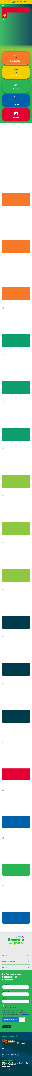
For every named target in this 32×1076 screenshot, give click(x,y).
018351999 (6, 1067)
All (8, 154)
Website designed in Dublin (9, 1069)
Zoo (23, 154)
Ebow (19, 1069)
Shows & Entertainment (16, 162)
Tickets (15, 154)
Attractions (16, 158)
